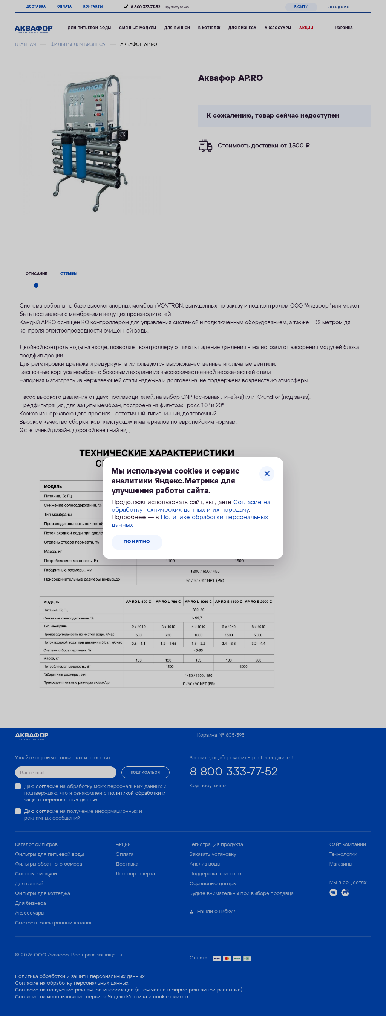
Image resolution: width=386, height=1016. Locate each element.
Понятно (137, 542)
